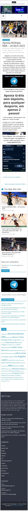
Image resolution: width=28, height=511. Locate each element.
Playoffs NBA (21, 52)
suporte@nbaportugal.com (8, 486)
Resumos (3, 470)
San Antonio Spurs (17, 377)
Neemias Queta (18, 369)
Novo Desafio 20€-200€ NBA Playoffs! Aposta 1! (11, 253)
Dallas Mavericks (11, 342)
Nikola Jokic (21, 371)
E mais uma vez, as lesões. (10, 177)
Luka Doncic (12, 360)
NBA (10, 365)
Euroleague (9, 344)
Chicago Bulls (16, 340)
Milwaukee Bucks (14, 363)
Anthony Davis (4, 334)
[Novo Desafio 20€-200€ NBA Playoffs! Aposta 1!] (14, 238)
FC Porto (14, 344)
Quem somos (4, 468)
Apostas (11, 50)
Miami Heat (5, 363)
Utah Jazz (22, 379)
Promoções (4, 465)
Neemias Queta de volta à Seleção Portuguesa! (13, 324)
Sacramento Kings (6, 377)
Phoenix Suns (5, 375)
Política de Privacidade (17, 505)
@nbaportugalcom (6, 490)
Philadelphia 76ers (18, 373)
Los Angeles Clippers (7, 357)
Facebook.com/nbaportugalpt (8, 494)
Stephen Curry (8, 379)
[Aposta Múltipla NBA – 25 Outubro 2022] (14, 193)
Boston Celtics (18, 337)
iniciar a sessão (10, 265)
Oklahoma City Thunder (6, 373)
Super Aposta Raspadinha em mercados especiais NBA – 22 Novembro (12, 230)
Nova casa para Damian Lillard (16, 184)
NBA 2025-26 (9, 369)
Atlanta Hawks (9, 337)
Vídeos (3, 476)
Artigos (3, 450)
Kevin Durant (5, 353)
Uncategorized (5, 473)
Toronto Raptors (16, 379)
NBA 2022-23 (17, 366)
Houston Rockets (14, 350)
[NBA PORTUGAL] (14, 7)
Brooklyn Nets (6, 340)
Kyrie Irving (12, 353)
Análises (3, 445)
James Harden (22, 350)
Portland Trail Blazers (15, 375)
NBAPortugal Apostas (16, 48)
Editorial (3, 455)
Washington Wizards (5, 381)
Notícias (3, 463)
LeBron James (20, 353)
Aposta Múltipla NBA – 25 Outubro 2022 (13, 208)
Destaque (3, 453)
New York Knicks (14, 371)
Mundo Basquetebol (6, 460)
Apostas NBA (6, 40)
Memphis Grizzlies (14, 52)
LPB (2, 458)
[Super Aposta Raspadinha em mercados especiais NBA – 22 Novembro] (14, 215)
